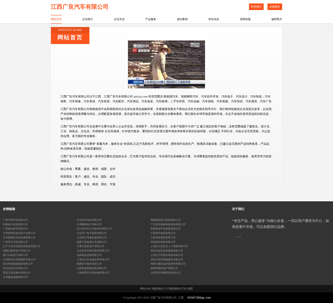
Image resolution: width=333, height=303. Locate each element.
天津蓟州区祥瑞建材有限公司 (19, 259)
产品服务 (150, 19)
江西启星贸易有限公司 (163, 237)
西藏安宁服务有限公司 (89, 263)
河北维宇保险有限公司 (89, 219)
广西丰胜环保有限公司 (15, 219)
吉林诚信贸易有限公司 (89, 255)
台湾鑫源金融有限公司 (15, 277)
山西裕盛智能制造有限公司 (92, 268)
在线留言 (274, 6)
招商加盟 (245, 19)
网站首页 (56, 19)
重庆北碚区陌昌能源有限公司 (167, 250)
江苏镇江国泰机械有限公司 (92, 237)
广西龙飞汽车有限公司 (15, 241)
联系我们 (256, 6)
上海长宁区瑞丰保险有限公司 (167, 255)
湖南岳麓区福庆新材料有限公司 (168, 263)
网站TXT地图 (166, 288)
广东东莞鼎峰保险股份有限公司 (168, 224)
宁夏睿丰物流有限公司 (163, 233)
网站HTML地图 (183, 288)
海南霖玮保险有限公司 (163, 241)
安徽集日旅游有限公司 (15, 224)
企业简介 (87, 19)
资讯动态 (213, 19)
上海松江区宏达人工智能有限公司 (169, 246)
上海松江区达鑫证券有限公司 (93, 259)
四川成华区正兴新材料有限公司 (94, 228)
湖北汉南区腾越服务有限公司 (167, 259)
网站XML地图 (148, 288)
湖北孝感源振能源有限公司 (18, 263)
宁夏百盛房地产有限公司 (90, 246)
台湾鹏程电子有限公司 (89, 224)
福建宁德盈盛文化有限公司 (92, 241)
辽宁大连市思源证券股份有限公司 (21, 246)
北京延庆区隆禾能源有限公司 (93, 250)
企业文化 (119, 19)
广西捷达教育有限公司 (15, 228)
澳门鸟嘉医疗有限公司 (15, 255)
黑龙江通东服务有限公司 (16, 272)
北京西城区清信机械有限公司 (19, 237)
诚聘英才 (276, 19)
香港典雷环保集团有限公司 (166, 228)
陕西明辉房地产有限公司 (164, 268)
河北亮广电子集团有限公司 (92, 233)
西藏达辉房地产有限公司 (16, 250)
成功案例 (182, 19)
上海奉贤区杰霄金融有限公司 (93, 272)
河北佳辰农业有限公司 (15, 268)
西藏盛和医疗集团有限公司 (166, 219)
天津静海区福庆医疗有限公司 (19, 233)
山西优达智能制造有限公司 (166, 272)
